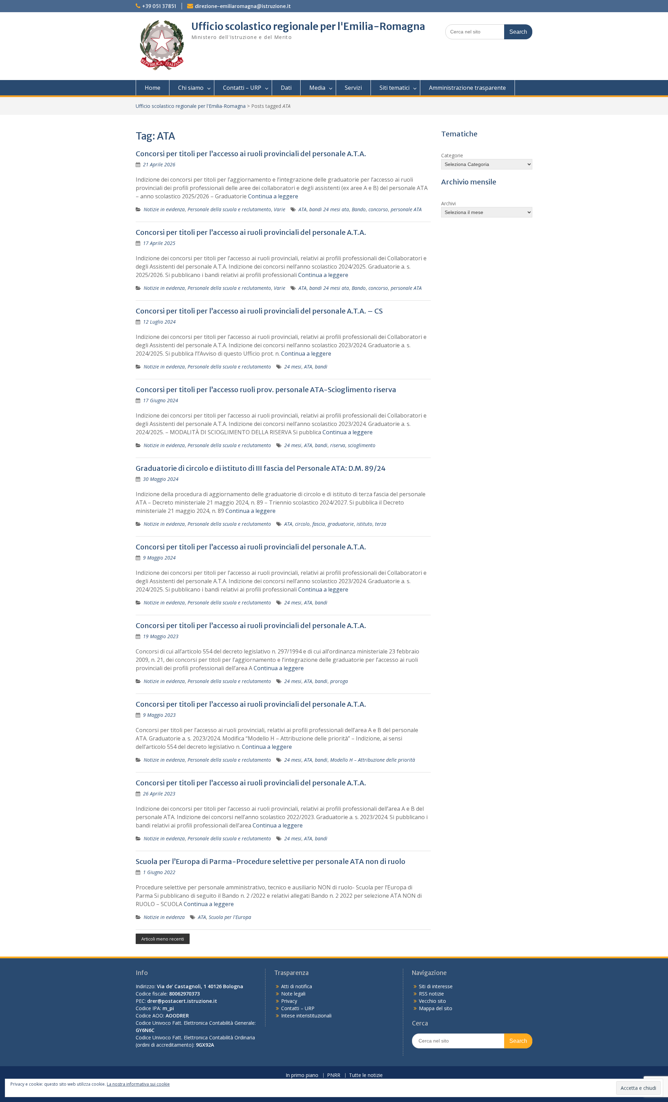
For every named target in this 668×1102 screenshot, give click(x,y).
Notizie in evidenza (164, 209)
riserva (337, 445)
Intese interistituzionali (306, 1015)
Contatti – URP (242, 88)
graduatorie (341, 524)
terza (380, 524)
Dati (286, 88)
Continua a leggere (273, 196)
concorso (378, 209)
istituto (364, 524)
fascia (318, 524)
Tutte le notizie (366, 1075)
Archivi (448, 203)
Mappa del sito (435, 1008)
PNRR (333, 1075)
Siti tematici (394, 88)
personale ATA (406, 209)
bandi (321, 366)
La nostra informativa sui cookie (138, 1084)
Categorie (452, 155)
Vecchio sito (432, 1001)
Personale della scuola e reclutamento (229, 209)
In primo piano (302, 1075)
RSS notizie (431, 993)
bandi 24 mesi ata (329, 209)
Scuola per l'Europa (230, 917)
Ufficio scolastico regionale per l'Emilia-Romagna (308, 26)
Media (317, 88)
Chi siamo (191, 88)
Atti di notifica (296, 986)
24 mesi (292, 366)
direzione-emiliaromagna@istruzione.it (243, 6)
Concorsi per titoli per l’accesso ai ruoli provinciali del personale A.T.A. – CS (259, 311)
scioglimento (361, 445)
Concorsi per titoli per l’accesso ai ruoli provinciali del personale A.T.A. (251, 153)
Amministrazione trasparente (467, 88)
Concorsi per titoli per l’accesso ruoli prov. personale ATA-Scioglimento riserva (266, 389)
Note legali (293, 993)
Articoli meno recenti (162, 939)
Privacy (289, 1001)
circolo (302, 524)
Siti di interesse (436, 986)
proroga (339, 681)
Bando (359, 209)
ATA (303, 209)
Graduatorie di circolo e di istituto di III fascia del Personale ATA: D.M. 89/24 (260, 468)
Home (152, 88)
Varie (279, 209)
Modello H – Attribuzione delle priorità (372, 759)
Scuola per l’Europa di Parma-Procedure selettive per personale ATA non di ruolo (270, 861)
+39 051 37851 (159, 6)
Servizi (353, 88)
